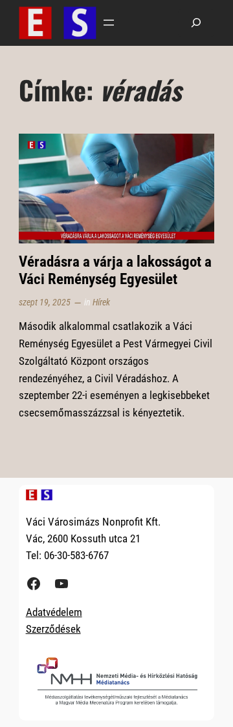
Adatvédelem (54, 612)
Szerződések (53, 628)
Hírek (101, 302)
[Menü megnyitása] (108, 22)
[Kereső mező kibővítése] (196, 23)
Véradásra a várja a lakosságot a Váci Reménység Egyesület (115, 270)
